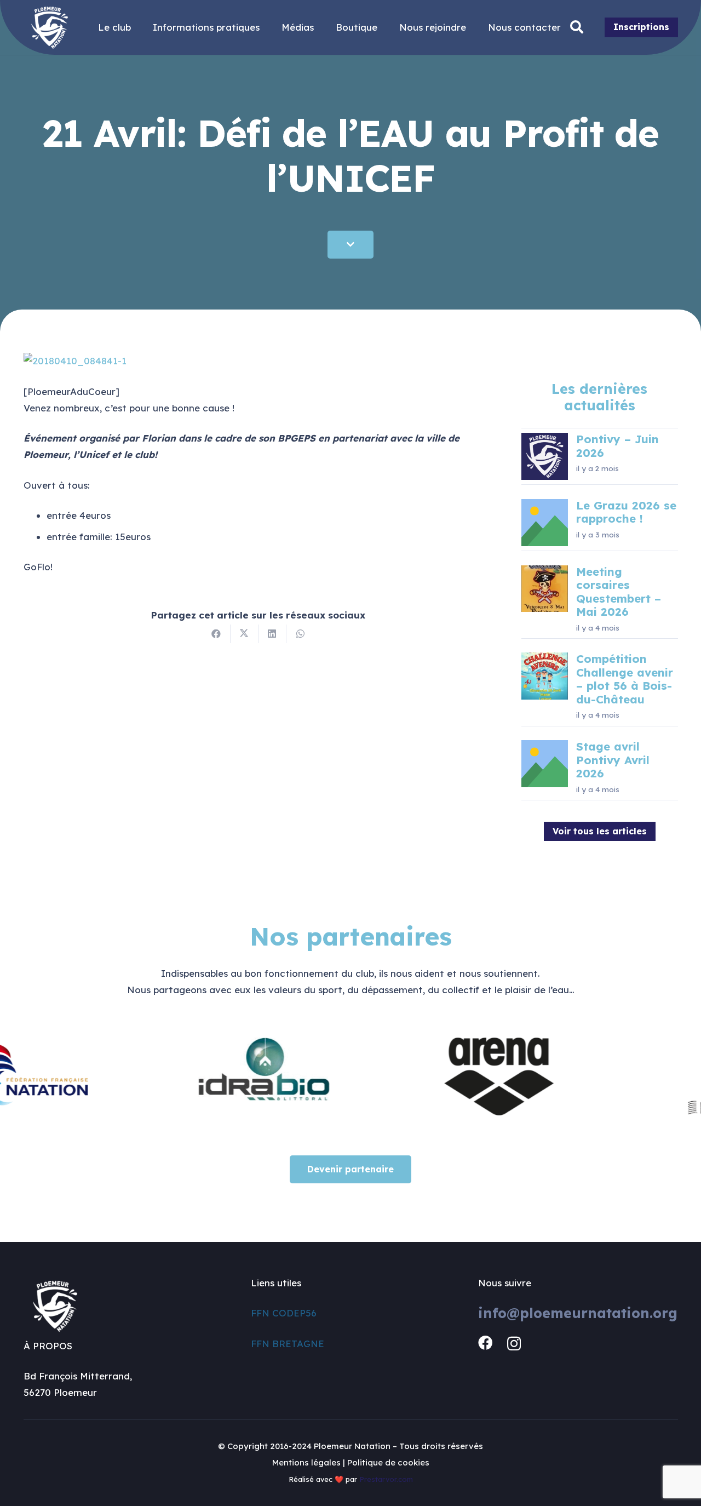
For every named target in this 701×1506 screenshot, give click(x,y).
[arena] (458, 1075)
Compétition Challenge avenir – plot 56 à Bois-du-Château (624, 679)
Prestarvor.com (386, 1479)
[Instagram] (514, 1344)
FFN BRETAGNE (287, 1343)
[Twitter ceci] (244, 634)
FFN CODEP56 (284, 1313)
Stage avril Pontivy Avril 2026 (613, 760)
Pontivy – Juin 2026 (617, 445)
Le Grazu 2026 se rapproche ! (626, 512)
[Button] (350, 245)
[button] (576, 27)
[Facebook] (485, 1343)
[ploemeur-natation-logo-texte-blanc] (50, 28)
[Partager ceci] (217, 634)
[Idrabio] (225, 1075)
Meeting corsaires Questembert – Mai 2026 (618, 592)
